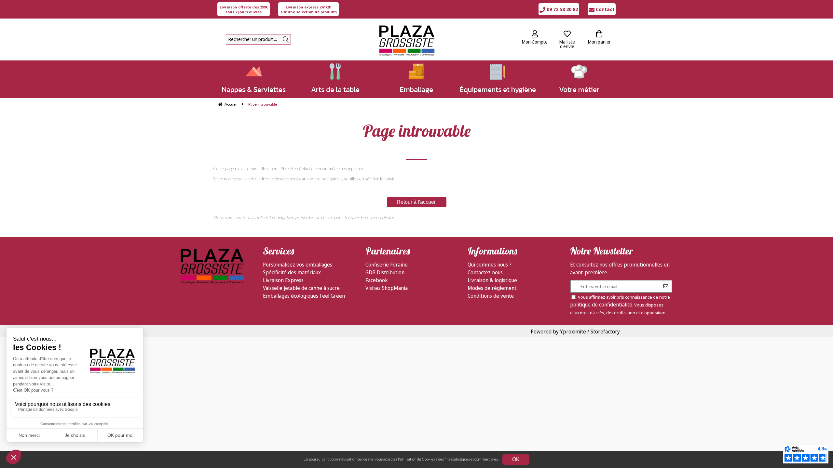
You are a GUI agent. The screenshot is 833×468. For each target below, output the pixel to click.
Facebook (376, 280)
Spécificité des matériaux (292, 272)
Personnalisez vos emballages (297, 264)
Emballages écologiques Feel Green (304, 295)
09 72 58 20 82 (561, 9)
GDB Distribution (384, 272)
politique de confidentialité (601, 304)
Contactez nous (485, 272)
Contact (604, 9)
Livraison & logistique (492, 280)
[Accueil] (406, 39)
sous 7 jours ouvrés (244, 9)
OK (516, 459)
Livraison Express (283, 280)
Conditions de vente (491, 295)
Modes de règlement (492, 288)
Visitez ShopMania (386, 288)
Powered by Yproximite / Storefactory (575, 331)
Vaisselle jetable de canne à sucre (301, 288)
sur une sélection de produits (308, 9)
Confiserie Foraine (386, 264)
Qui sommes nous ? (490, 264)
